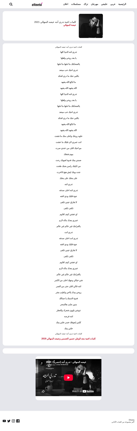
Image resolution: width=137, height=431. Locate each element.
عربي (112, 4)
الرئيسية (122, 4)
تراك (86, 4)
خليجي (104, 4)
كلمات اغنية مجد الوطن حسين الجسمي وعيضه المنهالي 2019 (68, 339)
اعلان (65, 4)
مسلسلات (76, 4)
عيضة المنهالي (69, 25)
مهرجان (94, 4)
